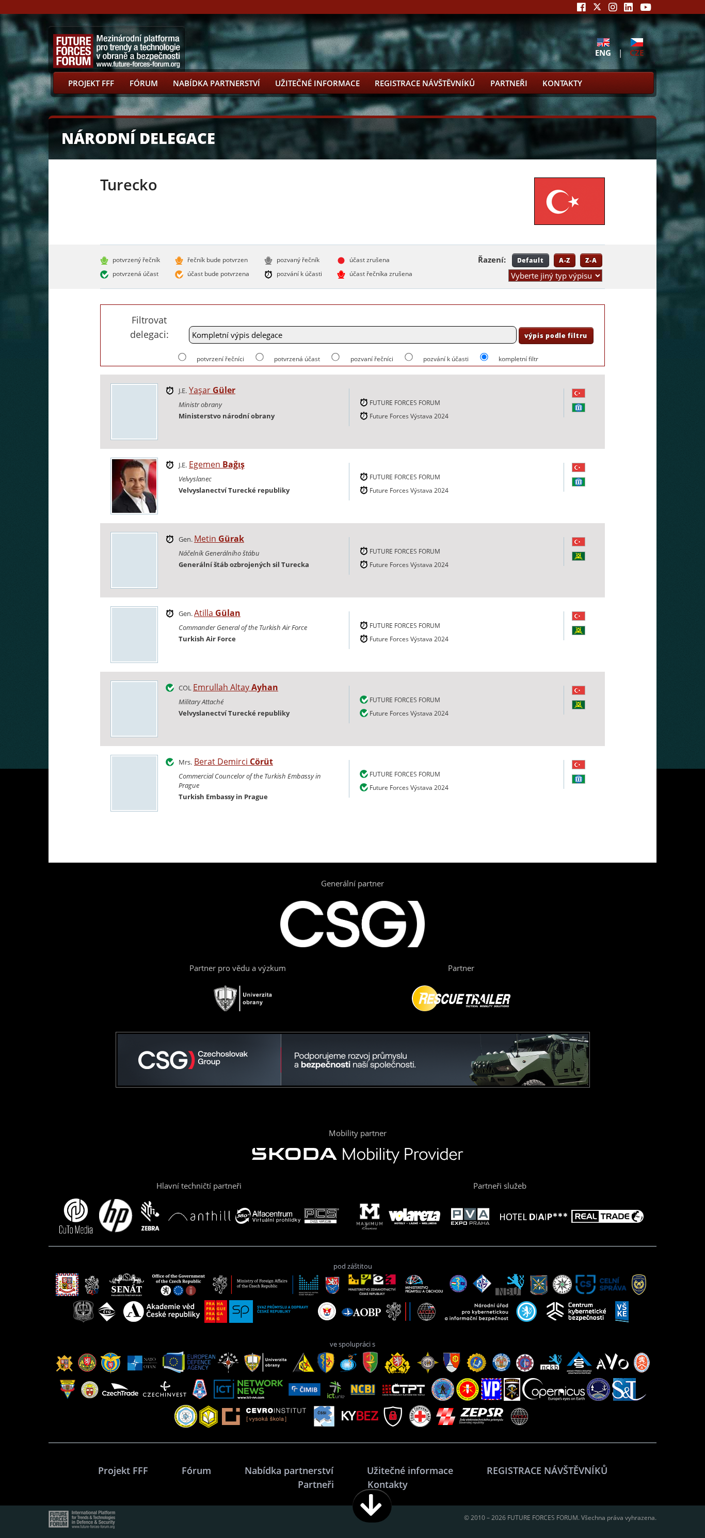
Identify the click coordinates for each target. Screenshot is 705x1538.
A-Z (565, 260)
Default (530, 260)
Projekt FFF (91, 83)
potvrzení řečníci (220, 358)
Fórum (144, 83)
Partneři (508, 83)
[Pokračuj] (372, 1506)
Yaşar (212, 390)
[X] (597, 7)
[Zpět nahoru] (664, 1506)
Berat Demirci (233, 761)
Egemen (217, 464)
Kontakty (562, 83)
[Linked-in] (628, 7)
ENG (603, 52)
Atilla (217, 613)
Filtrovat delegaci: (149, 327)
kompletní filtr (518, 358)
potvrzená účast (297, 358)
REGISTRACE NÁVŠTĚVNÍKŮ (425, 83)
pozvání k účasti (446, 358)
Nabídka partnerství (216, 83)
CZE (637, 52)
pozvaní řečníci (371, 358)
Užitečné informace (317, 83)
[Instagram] (612, 7)
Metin (219, 538)
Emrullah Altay (235, 687)
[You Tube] (645, 7)
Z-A (591, 260)
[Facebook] (581, 7)
